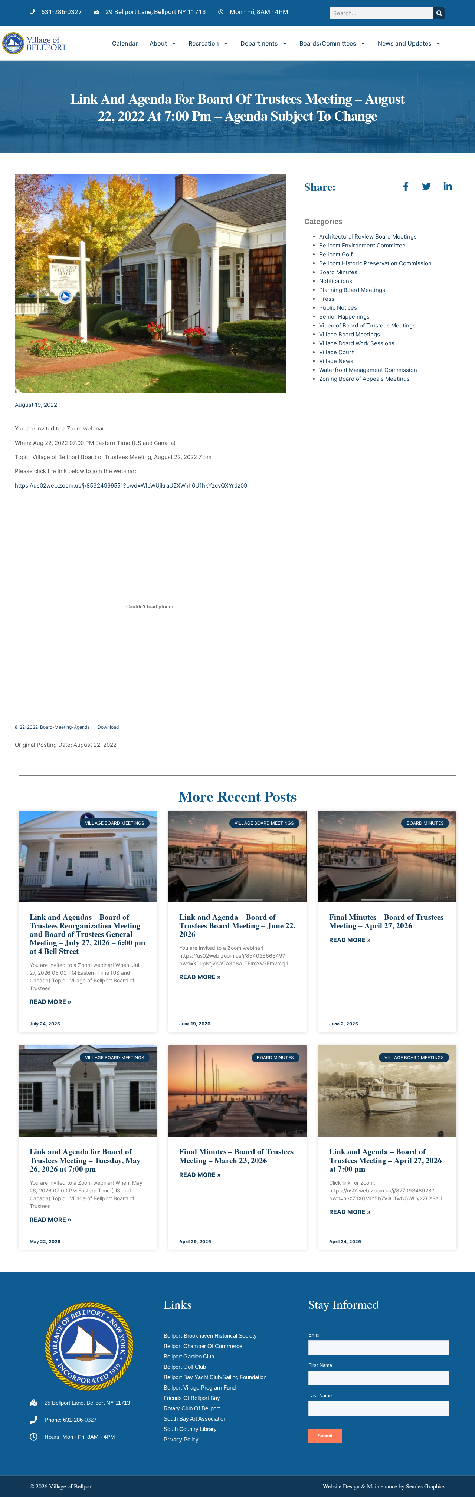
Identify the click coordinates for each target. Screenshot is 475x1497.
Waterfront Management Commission (368, 369)
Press (326, 298)
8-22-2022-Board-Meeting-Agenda (52, 727)
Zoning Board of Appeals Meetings (364, 378)
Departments (259, 43)
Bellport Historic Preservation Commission (375, 263)
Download (108, 727)
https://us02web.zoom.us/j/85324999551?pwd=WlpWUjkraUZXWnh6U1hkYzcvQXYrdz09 (131, 485)
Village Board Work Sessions (356, 343)
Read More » (50, 1001)
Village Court (336, 352)
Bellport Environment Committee (362, 245)
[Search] (439, 13)
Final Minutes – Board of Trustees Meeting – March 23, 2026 (236, 1155)
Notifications (335, 281)
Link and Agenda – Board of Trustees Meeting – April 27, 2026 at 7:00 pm (385, 1160)
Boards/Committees (327, 43)
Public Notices (338, 307)
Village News (336, 361)
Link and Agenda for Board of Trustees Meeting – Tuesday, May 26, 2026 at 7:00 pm (85, 1160)
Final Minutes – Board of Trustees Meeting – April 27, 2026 (386, 921)
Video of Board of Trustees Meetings (367, 325)
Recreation (204, 43)
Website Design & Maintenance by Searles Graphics (384, 1486)
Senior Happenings (344, 316)
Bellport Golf (336, 254)
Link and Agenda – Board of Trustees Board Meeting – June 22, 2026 (237, 925)
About (158, 43)
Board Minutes (338, 272)
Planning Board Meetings (352, 289)
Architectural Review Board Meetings (368, 236)
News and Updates (405, 43)
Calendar (125, 43)
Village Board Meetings (349, 334)
